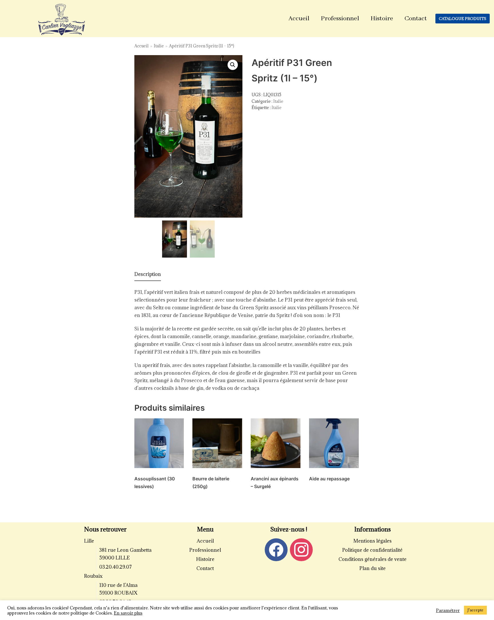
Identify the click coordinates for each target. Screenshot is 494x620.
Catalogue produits (462, 18)
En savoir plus (128, 613)
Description (147, 274)
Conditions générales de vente (372, 559)
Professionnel (340, 19)
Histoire (381, 19)
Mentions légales (372, 541)
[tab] (147, 274)
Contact (416, 19)
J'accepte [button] (475, 610)
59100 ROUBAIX (118, 593)
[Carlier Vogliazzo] (61, 20)
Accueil (298, 19)
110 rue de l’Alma (118, 585)
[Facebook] (276, 549)
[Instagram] (301, 549)
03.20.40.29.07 (115, 567)
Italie (159, 46)
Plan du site (372, 568)
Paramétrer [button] (448, 610)
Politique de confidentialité (372, 550)
